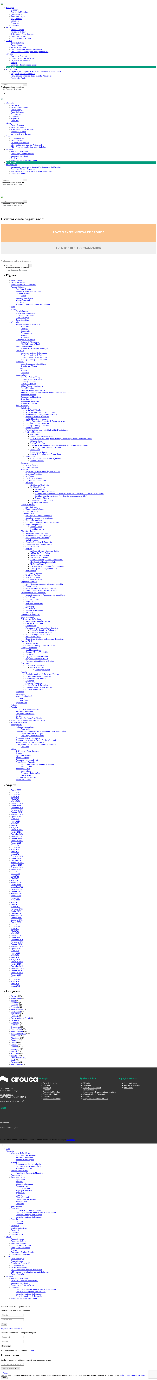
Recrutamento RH (90, 1090)
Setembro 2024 (17, 841)
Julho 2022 (15, 898)
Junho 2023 (15, 874)
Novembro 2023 (17, 863)
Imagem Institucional (24, 696)
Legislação (30, 654)
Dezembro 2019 (17, 966)
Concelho (19, 368)
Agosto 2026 (16, 790)
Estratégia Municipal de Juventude (34, 359)
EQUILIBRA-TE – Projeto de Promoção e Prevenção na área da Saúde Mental (61, 439)
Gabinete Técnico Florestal (36, 678)
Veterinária (15, 1023)
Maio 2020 (15, 955)
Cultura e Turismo (28, 505)
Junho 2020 (15, 953)
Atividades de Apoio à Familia (37, 538)
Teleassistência (31, 608)
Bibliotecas (25, 337)
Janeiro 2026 (16, 805)
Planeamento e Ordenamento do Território (42, 628)
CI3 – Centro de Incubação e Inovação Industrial (29, 52)
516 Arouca (128, 1088)
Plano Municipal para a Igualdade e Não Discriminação (47, 430)
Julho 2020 (15, 951)
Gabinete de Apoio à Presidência (33, 364)
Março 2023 (15, 880)
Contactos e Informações (30, 773)
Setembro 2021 (17, 920)
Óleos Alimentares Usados (45, 491)
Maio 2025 (15, 823)
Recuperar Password (19, 722)
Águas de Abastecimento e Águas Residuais (43, 472)
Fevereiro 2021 (17, 935)
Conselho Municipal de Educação (39, 542)
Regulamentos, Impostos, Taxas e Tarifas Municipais (31, 76)
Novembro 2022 (17, 889)
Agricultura (25, 463)
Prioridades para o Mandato (31, 344)
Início (13, 307)
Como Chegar (26, 771)
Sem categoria (16, 1064)
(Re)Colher (34, 434)
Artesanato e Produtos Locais (27, 760)
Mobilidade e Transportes (30, 615)
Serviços (14, 63)
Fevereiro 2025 (17, 830)
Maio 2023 (15, 876)
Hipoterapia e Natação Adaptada (43, 562)
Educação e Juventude (29, 531)
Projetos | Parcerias (33, 432)
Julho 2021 (15, 924)
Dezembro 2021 (17, 913)
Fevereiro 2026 (17, 803)
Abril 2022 (15, 904)
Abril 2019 (15, 984)
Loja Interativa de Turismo (21, 38)
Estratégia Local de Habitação (37, 423)
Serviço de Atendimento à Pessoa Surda (45, 454)
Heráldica (24, 370)
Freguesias (15, 23)
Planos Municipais (28, 388)
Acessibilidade (16, 280)
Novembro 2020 (17, 942)
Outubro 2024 (16, 838)
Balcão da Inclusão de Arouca (37, 417)
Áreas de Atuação (18, 16)
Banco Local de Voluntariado (41, 436)
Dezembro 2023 (17, 860)
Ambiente (24, 469)
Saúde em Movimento (38, 452)
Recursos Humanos (28, 395)
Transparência (11, 69)
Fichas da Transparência (25, 727)
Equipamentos (16, 19)
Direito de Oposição (28, 384)
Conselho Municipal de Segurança (34, 357)
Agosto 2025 (16, 816)
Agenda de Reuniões (24, 289)
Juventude (15, 1003)
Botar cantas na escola (39, 557)
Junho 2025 (15, 821)
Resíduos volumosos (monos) (41, 500)
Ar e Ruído (30, 476)
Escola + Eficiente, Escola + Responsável (46, 560)
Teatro (13, 1001)
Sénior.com (30, 606)
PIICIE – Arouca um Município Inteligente (47, 566)
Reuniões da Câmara (29, 366)
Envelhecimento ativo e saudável (33, 593)
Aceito (4, 1378)
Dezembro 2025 (17, 808)
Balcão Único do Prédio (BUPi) (38, 621)
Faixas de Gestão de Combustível (38, 676)
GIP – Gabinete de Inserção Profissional (26, 49)
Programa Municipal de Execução (39, 687)
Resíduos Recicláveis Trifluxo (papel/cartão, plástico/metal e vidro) (61, 496)
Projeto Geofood (32, 467)
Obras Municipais (27, 617)
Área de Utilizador (18, 287)
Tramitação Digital (42, 670)
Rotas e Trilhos (36, 527)
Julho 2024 (15, 845)
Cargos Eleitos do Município (32, 733)
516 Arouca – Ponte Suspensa (22, 34)
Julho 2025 (15, 819)
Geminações (20, 694)
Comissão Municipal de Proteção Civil (40, 645)
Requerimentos (26, 399)
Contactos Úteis (22, 700)
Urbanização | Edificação (35, 665)
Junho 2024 (15, 847)
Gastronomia (16, 1012)
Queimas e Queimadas (34, 689)
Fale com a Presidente (19, 56)
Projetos (29, 549)
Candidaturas (31, 626)
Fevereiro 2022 (17, 909)
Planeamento (16, 998)
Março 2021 (15, 933)
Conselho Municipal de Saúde (32, 355)
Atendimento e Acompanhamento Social (41, 414)
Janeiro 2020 (16, 964)
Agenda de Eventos (18, 36)
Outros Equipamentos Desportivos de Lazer (42, 522)
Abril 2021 (15, 931)
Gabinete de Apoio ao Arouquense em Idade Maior (45, 595)
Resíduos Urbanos (37, 487)
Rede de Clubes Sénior (34, 604)
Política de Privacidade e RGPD (132, 1375)
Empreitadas (25, 729)
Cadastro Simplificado (34, 623)
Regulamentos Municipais (31, 397)
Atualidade (15, 1038)
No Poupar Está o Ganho (40, 564)
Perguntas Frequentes (34, 683)
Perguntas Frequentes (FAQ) (37, 659)
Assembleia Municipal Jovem (37, 533)
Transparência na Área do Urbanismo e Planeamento (36, 744)
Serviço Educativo (33, 577)
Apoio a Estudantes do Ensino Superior (41, 412)
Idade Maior (30, 597)
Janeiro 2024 (16, 858)
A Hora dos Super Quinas (40, 553)
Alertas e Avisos (32, 643)
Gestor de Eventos (23, 293)
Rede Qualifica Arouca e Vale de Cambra (42, 590)
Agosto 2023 (16, 869)
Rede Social (30, 456)
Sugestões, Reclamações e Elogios (24, 65)
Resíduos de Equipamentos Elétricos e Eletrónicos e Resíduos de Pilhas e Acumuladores (69, 494)
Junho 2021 (15, 926)
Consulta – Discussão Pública (32, 379)
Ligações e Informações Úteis (37, 656)
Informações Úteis (23, 769)
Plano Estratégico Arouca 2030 (38, 634)
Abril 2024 (15, 852)
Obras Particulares (37, 667)
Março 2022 (15, 907)
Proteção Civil (26, 641)
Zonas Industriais (17, 43)
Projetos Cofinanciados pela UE (33, 390)
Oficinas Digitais (32, 599)
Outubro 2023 (16, 865)
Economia (15, 1007)
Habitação (15, 1016)
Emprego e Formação (29, 582)
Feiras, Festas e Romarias (25, 762)
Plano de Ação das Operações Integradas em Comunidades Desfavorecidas (59, 445)
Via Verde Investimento (20, 47)
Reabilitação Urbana (33, 637)
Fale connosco (26, 333)
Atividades (25, 326)
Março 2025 (15, 827)
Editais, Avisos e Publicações (32, 386)
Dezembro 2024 (17, 834)
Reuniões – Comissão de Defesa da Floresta (33, 304)
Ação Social (25, 408)
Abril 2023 (15, 878)
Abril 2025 (15, 825)
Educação (14, 1049)
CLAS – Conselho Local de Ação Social (46, 458)
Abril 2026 (15, 799)
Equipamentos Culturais (35, 509)
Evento (23, 296)
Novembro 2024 (17, 836)
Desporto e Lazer (27, 513)
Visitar (8, 27)
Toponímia (25, 373)
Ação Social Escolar (33, 410)
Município (10, 8)
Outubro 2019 (16, 970)
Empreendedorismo (18, 1034)
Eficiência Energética (34, 478)
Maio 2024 (15, 849)
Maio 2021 (15, 929)
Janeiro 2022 (16, 911)
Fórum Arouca (31, 586)
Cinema (14, 1042)
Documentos (25, 331)
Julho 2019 (15, 977)
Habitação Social (32, 428)
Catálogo (24, 329)
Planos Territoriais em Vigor (41, 632)
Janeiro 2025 (16, 832)
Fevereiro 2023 (17, 882)
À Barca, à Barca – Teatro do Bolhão (44, 551)
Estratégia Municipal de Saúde (37, 425)
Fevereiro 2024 (17, 856)
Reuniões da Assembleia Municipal (34, 348)
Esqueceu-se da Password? (11, 1328)
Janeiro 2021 (16, 937)
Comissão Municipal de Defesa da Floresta (42, 674)
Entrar (31, 1350)
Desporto (14, 1047)
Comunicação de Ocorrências (22, 58)
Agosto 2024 (16, 843)
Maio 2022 (15, 902)
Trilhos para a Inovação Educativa (43, 568)
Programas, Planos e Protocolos (23, 74)
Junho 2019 (15, 979)
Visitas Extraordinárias (34, 610)
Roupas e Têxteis (42, 498)
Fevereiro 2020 (17, 962)
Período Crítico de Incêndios (37, 685)
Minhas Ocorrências (23, 300)
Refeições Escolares (33, 575)
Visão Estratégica (22, 318)
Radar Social (35, 450)
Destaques (15, 1062)
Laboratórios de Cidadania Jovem (39, 544)
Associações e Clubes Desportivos (39, 516)
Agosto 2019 (16, 975)
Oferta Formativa (32, 546)
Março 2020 (15, 959)
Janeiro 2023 (16, 885)
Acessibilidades (17, 45)
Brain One (70, 1140)
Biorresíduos (40, 489)
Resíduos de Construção (39, 485)
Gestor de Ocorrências (24, 298)
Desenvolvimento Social (20, 1018)
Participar (9, 54)
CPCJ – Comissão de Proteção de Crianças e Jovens (46, 421)
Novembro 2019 (17, 968)
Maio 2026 (15, 797)
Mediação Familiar (37, 443)
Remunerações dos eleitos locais (28, 1164)
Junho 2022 (15, 900)
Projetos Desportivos (34, 524)
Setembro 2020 (17, 946)
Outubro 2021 (16, 918)
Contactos (15, 25)
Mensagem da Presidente (25, 340)
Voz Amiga (30, 612)
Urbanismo (25, 663)
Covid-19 (14, 1005)
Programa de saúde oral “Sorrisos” (48, 447)
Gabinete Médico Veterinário (37, 652)
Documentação (16, 14)
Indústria (14, 1051)
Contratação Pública (18, 78)
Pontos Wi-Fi (26, 775)
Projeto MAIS (31, 601)
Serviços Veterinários (29, 648)
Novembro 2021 (17, 915)
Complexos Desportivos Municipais (39, 518)
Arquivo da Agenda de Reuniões (28, 291)
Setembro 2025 (17, 814)
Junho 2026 (15, 794)
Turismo (14, 1056)
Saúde (13, 1060)
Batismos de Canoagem (39, 555)
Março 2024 (15, 854)
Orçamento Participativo (20, 60)
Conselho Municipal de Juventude (34, 353)
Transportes (15, 1027)
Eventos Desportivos (34, 520)
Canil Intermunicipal (33, 650)
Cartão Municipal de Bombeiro (38, 419)
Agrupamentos (36, 573)
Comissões (15, 21)
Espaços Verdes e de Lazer (36, 480)
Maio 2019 (15, 981)
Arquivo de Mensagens (30, 342)
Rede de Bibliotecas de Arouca (28, 324)
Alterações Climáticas (34, 474)
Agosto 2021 (16, 922)
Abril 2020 (15, 957)
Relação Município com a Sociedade (30, 742)
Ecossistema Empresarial (25, 313)
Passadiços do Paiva (18, 32)
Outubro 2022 (16, 891)
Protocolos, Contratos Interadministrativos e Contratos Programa (45, 392)
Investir (9, 41)
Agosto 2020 (16, 948)
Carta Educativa (32, 540)
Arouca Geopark (17, 30)
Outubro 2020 (16, 944)
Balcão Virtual (11, 67)
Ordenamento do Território (31, 619)
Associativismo (31, 507)
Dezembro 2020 (17, 940)
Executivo (15, 10)
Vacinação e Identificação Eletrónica (40, 661)
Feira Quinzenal (27, 766)
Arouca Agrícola (32, 465)
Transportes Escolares (34, 579)
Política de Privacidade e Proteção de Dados (28, 720)
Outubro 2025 (16, 812)
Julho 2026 (15, 792)
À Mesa (19, 753)
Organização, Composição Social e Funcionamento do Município (36, 71)
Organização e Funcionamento (32, 736)
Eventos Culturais (32, 511)
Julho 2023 (15, 871)
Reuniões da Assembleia (30, 401)
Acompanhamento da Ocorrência (23, 285)
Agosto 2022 (16, 896)
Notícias (14, 705)
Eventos (14, 996)
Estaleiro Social (36, 441)
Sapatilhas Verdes (37, 529)
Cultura (14, 1045)
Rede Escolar (31, 571)
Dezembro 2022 (17, 887)
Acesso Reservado (18, 282)
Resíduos (29, 483)
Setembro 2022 (17, 893)
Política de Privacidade (51, 1099)
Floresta (24, 672)
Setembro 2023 (17, 867)
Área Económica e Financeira (32, 377)
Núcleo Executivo (37, 461)
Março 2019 (15, 986)
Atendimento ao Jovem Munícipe (38, 535)
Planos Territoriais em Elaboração (43, 630)
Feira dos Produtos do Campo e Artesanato (37, 764)
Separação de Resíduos (39, 502)
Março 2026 (15, 801)
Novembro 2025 (17, 810)
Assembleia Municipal (19, 12)
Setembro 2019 (17, 973)
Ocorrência (20, 302)
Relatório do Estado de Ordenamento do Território (45, 639)
